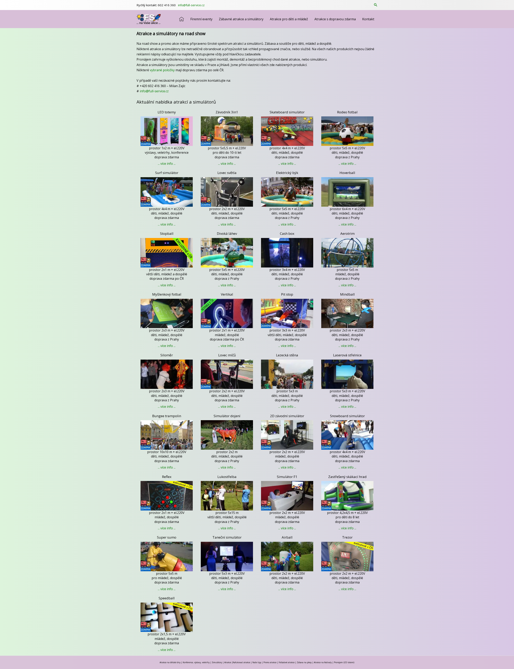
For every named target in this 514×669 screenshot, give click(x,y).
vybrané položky (162, 70)
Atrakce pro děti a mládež (289, 19)
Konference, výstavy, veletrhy (196, 662)
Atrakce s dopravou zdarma (335, 19)
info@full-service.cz (191, 5)
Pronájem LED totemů (344, 662)
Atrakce (227, 662)
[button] (375, 5)
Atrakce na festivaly (323, 662)
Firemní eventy (201, 19)
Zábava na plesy (304, 662)
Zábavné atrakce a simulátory (241, 19)
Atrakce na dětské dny (170, 662)
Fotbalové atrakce (287, 662)
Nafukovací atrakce (241, 662)
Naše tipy (256, 662)
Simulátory (217, 662)
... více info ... (166, 163)
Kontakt (368, 19)
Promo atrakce (269, 662)
